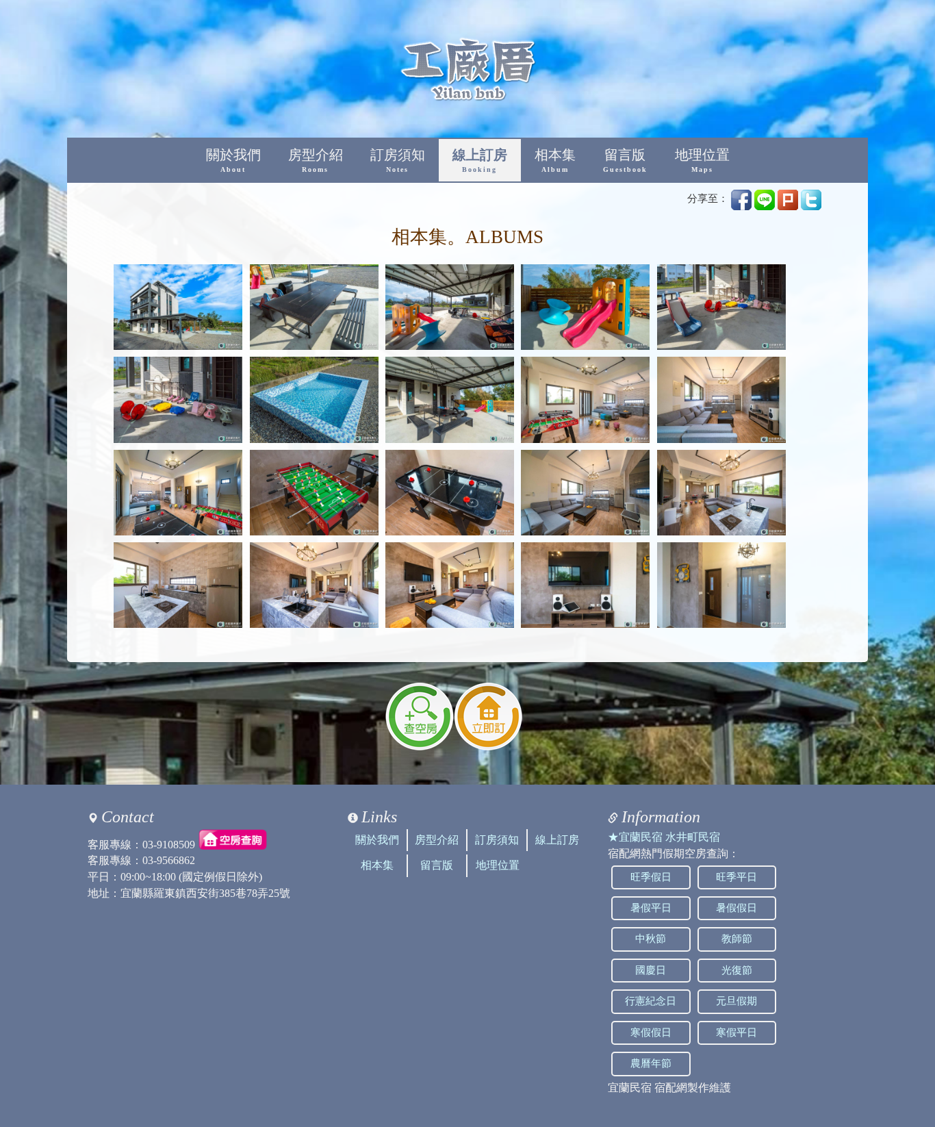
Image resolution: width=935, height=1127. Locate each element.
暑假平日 (650, 907)
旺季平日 (736, 877)
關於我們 (233, 160)
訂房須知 (397, 160)
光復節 (736, 970)
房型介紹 (315, 160)
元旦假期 (736, 1001)
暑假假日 (736, 907)
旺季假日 (650, 877)
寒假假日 (650, 1032)
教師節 (736, 938)
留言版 (625, 160)
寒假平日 (736, 1032)
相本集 (555, 160)
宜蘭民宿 (630, 1087)
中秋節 (650, 938)
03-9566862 (168, 860)
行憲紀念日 (650, 1001)
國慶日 (650, 970)
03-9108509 (168, 844)
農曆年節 (650, 1063)
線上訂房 (479, 160)
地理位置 (702, 160)
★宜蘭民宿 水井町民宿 (664, 837)
